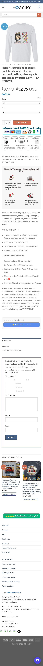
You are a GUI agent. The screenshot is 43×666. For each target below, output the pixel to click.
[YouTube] (10, 631)
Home (4, 64)
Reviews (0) (6, 341)
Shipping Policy (8, 573)
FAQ (3, 534)
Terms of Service (8, 564)
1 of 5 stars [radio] (9, 380)
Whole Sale (6, 552)
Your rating (10, 376)
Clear (39, 98)
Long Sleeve (27, 64)
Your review (10, 396)
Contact (5, 530)
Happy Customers (9, 548)
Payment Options (8, 568)
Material (5, 543)
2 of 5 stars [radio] (21, 380)
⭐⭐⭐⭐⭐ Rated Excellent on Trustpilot (21, 516)
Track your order (8, 577)
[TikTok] (19, 631)
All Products (14, 64)
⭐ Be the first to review (21, 325)
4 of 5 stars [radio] (10, 387)
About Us (5, 525)
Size (3, 108)
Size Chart (6, 94)
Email (7, 426)
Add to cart (21, 123)
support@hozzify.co (14, 592)
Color (4, 99)
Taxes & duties (7, 586)
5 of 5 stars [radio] (10, 391)
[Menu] (3, 7)
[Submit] (39, 15)
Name (7, 415)
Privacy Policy (7, 559)
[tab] (21, 340)
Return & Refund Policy (11, 581)
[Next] (41, 484)
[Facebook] (1, 631)
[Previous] (1, 484)
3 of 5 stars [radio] (10, 383)
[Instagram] (6, 631)
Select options (9, 494)
